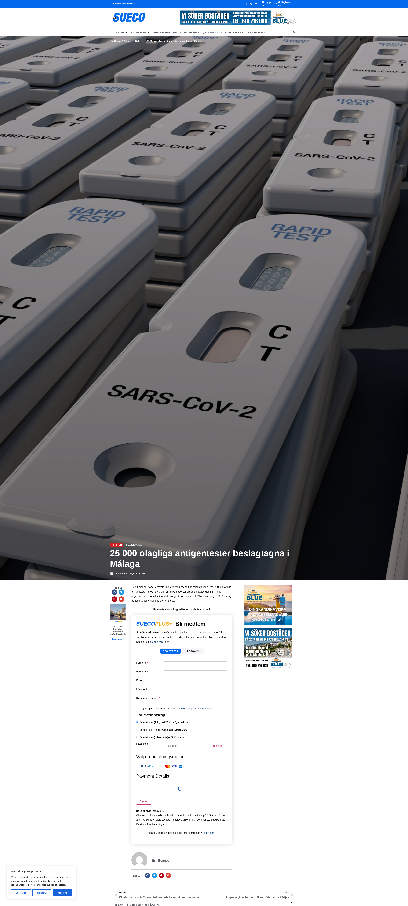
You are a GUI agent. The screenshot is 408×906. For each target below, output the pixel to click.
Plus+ (157, 641)
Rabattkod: (142, 744)
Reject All (42, 892)
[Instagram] (251, 4)
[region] (41, 883)
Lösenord (142, 689)
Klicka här (208, 832)
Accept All (62, 892)
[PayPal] (147, 766)
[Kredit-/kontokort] (173, 766)
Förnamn (142, 662)
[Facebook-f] (247, 4)
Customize (21, 892)
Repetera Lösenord (148, 698)
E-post (140, 680)
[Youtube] (256, 4)
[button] (120, 32)
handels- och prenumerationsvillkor (195, 708)
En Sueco (116, 41)
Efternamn (143, 671)
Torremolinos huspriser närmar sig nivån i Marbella (118, 630)
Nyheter (128, 41)
